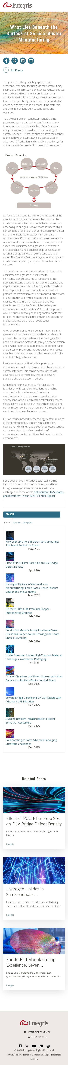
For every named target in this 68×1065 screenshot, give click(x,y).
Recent (7, 522)
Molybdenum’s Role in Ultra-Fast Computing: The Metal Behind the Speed (32, 543)
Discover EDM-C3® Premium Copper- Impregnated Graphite (28, 611)
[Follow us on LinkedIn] (23, 61)
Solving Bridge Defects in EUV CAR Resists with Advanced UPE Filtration (33, 699)
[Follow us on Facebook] (6, 61)
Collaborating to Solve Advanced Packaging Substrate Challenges (31, 742)
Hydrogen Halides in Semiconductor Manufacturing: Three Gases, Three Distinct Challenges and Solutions (32, 587)
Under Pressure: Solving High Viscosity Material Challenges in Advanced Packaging (34, 657)
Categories (27, 522)
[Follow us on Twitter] (14, 61)
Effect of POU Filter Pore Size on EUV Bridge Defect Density (32, 564)
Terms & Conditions (33, 1054)
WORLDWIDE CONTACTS (38, 1032)
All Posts (17, 70)
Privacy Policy (14, 1054)
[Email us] (31, 61)
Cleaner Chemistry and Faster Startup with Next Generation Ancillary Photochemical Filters (34, 678)
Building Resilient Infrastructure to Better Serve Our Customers (30, 720)
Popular (17, 522)
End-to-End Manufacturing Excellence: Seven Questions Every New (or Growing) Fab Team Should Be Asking (32, 634)
